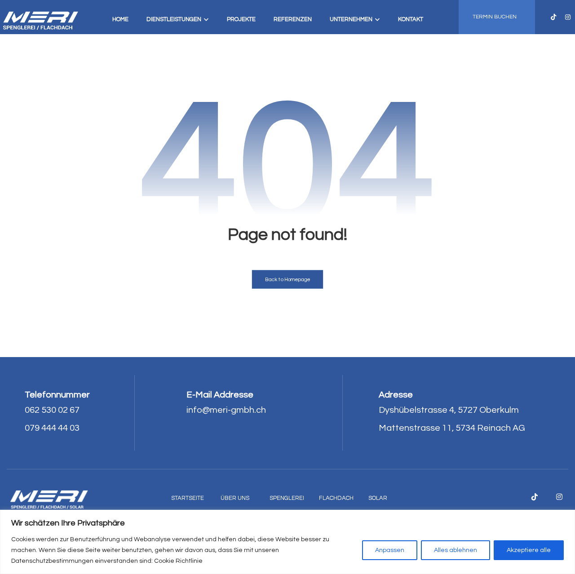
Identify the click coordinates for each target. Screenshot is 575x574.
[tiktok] (553, 17)
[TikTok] (535, 497)
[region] (287, 542)
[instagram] (568, 17)
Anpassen (389, 550)
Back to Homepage (287, 280)
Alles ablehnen (455, 550)
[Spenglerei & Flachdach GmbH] (40, 20)
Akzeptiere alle (529, 550)
